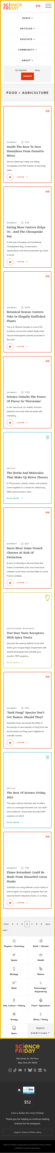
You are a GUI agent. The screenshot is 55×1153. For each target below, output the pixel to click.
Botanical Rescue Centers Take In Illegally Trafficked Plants (26, 316)
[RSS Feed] (45, 1070)
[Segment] (47, 110)
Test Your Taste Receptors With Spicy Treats (25, 635)
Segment (12, 142)
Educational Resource (20, 628)
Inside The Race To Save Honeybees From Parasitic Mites (25, 151)
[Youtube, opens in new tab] (20, 1070)
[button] (38, 6)
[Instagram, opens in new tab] (10, 1070)
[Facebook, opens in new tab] (25, 1070)
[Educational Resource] (47, 597)
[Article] (47, 436)
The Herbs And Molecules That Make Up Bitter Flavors (27, 475)
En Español (21, 70)
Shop (37, 70)
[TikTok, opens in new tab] (15, 1070)
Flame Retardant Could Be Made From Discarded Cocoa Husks (27, 877)
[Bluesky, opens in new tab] (30, 1070)
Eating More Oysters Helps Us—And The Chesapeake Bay (26, 232)
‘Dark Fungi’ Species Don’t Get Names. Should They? (26, 715)
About (26, 60)
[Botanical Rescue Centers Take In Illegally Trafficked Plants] (10, 346)
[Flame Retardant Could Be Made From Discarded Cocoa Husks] (10, 902)
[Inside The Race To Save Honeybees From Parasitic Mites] (10, 177)
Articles (26, 28)
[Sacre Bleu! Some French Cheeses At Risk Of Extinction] (10, 582)
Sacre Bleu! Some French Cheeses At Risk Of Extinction (25, 553)
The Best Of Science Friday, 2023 (26, 795)
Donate (27, 76)
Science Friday (13, 6)
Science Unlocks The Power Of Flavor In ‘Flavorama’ (26, 399)
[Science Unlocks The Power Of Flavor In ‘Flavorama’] (10, 422)
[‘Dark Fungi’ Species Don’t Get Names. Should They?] (10, 742)
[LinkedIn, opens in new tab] (40, 1070)
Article (11, 468)
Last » (5, 930)
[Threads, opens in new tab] (35, 1070)
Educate (26, 39)
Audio (26, 18)
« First (6, 924)
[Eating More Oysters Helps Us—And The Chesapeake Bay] (10, 261)
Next (48, 924)
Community (26, 49)
